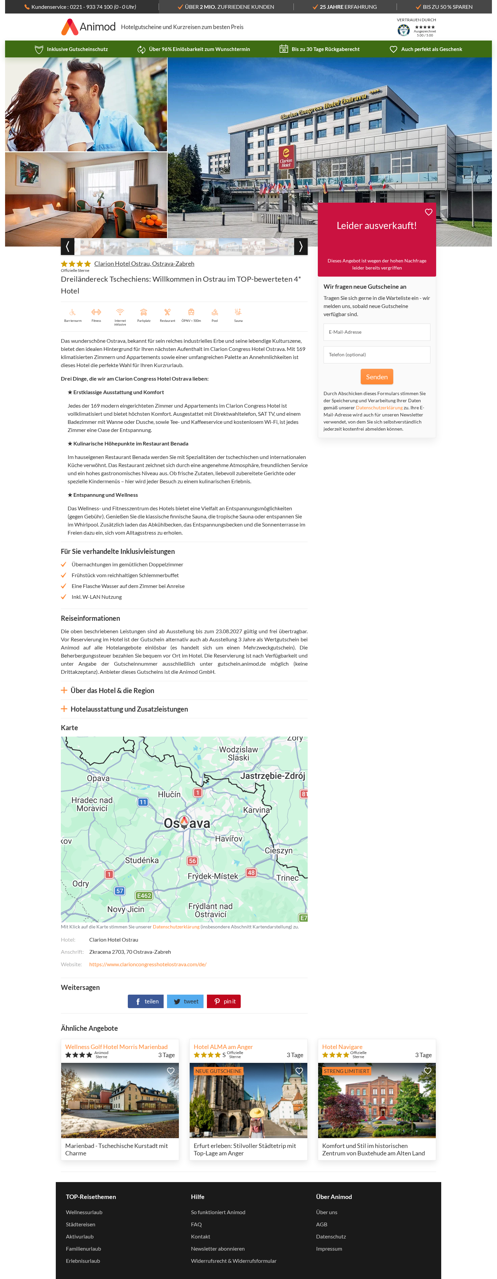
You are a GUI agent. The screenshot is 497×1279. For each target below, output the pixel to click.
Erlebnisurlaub (83, 1260)
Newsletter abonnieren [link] (218, 1248)
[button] (429, 211)
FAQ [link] (196, 1224)
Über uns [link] (326, 1212)
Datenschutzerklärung (141, 829)
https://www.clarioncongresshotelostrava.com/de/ (148, 964)
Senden (377, 377)
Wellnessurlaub (84, 1212)
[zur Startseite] (88, 27)
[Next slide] (301, 246)
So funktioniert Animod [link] (218, 1212)
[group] (91, 246)
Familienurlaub (83, 1248)
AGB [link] (321, 1224)
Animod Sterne (101, 1055)
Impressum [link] (329, 1248)
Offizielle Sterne (75, 270)
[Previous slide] (67, 246)
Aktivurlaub (80, 1236)
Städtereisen (80, 1224)
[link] (71, 49)
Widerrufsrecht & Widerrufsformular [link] (234, 1260)
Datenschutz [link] (331, 1236)
